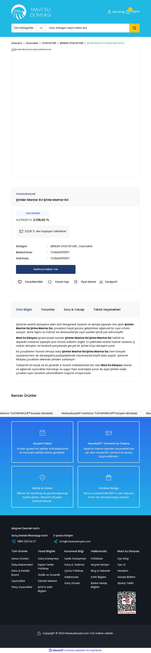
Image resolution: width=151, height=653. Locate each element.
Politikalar (97, 558)
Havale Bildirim (126, 577)
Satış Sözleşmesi (48, 558)
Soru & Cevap (74, 309)
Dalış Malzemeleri (22, 565)
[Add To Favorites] (29, 282)
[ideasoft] (56, 650)
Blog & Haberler (100, 571)
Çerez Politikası (73, 571)
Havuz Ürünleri (20, 558)
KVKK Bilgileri (98, 577)
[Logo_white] (31, 11)
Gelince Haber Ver (46, 269)
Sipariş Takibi (125, 583)
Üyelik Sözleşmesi (75, 558)
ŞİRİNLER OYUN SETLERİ (63, 246)
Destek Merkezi (47, 581)
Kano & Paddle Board (20, 572)
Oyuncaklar (86, 246)
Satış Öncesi (72, 583)
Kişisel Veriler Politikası (46, 566)
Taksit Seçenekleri (106, 309)
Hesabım (122, 571)
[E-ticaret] (75, 650)
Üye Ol (121, 565)
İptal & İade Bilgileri (45, 589)
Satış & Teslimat (74, 565)
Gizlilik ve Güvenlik (49, 575)
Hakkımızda (71, 577)
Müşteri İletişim (100, 565)
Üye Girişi (123, 558)
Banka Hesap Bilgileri (99, 585)
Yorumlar (48, 309)
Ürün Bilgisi (24, 309)
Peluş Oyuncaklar (21, 587)
